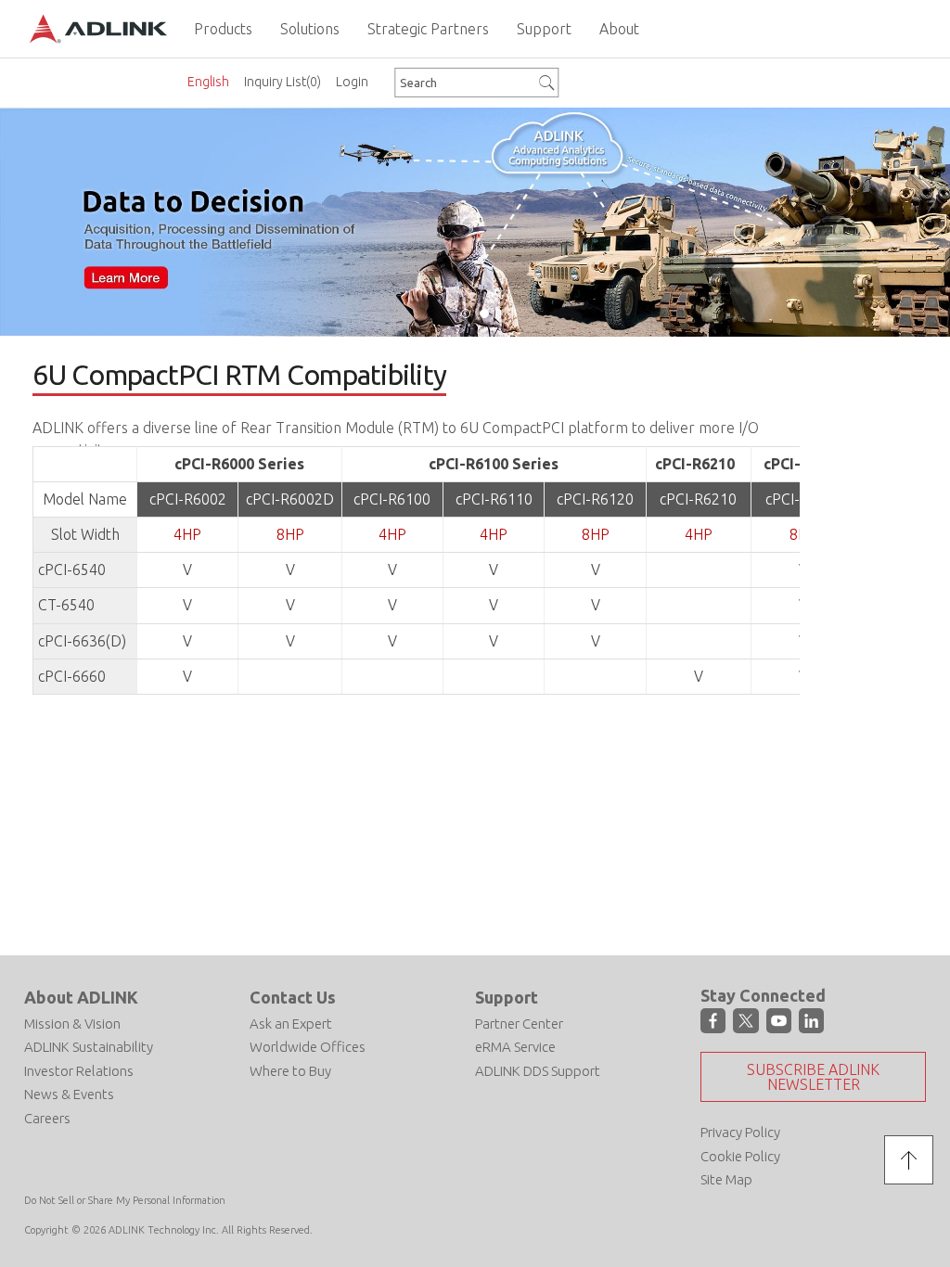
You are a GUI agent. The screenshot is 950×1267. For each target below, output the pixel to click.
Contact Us (293, 997)
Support (506, 997)
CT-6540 (66, 604)
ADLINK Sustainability (88, 1047)
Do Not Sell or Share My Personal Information (124, 1200)
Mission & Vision (72, 1023)
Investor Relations (79, 1071)
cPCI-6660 (72, 676)
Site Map (726, 1179)
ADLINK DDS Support (537, 1071)
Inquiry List (282, 81)
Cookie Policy (740, 1156)
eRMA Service (515, 1047)
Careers (47, 1118)
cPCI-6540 (72, 569)
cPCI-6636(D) (82, 641)
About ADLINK (81, 997)
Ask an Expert (291, 1023)
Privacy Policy (740, 1132)
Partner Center (519, 1023)
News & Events (69, 1094)
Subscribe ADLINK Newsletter (813, 1077)
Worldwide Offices (308, 1047)
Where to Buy (290, 1071)
